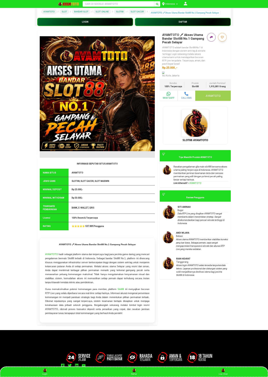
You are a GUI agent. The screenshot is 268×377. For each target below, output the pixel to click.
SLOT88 (119, 12)
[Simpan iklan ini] (222, 37)
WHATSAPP (168, 98)
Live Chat (223, 374)
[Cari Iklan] (157, 4)
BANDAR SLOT (81, 12)
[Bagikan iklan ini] (211, 37)
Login (44, 374)
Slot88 (121, 289)
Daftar (134, 374)
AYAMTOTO (49, 12)
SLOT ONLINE (102, 12)
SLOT (64, 12)
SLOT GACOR (137, 12)
